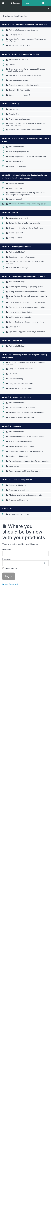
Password (6, 559)
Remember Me (10, 568)
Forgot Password (10, 584)
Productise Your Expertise (15, 16)
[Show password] (44, 563)
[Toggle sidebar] (43, 3)
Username (6, 549)
